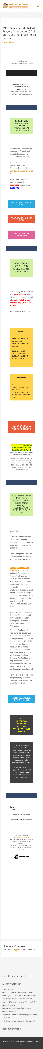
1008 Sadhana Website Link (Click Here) (21, 699)
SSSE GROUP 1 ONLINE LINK (21, 204)
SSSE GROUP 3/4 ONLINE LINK (21, 235)
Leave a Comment (9, 42)
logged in (17, 950)
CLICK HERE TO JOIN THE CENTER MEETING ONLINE (21, 427)
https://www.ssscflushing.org (21, 91)
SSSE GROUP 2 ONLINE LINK (21, 219)
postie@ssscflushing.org (21, 837)
